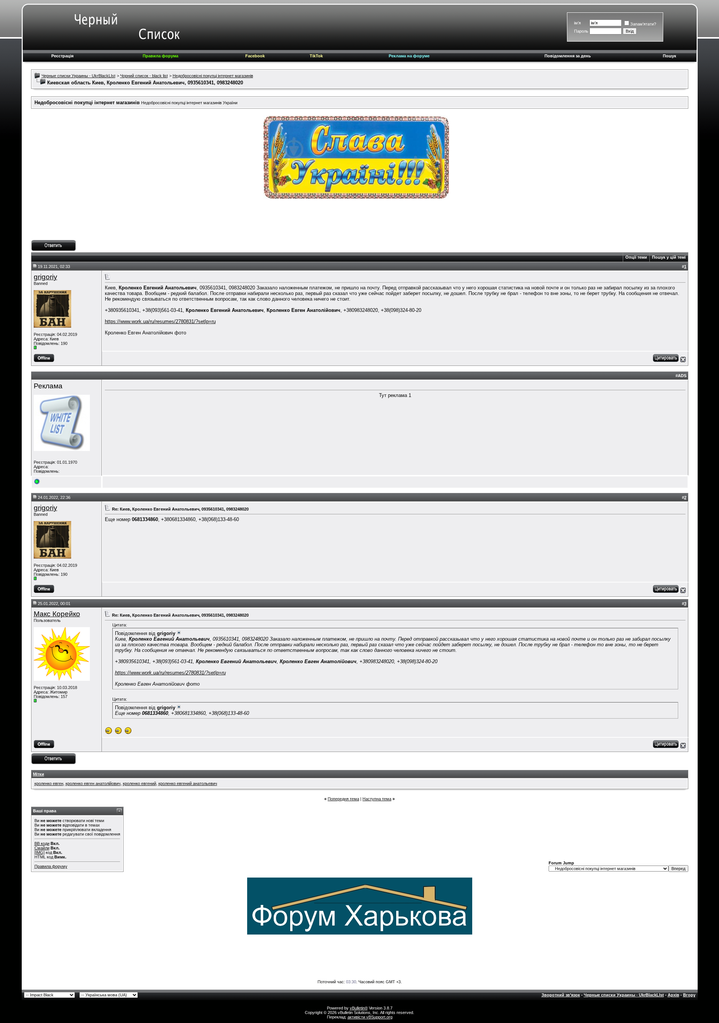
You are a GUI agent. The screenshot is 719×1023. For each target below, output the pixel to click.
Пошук (669, 56)
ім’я (577, 23)
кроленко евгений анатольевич (187, 783)
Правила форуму (50, 866)
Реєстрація (62, 56)
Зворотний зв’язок (560, 995)
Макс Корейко (57, 614)
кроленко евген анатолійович (93, 783)
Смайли (41, 848)
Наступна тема (376, 799)
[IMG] (39, 852)
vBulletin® (359, 1008)
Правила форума (160, 56)
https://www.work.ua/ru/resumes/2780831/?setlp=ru (160, 321)
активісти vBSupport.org (370, 1017)
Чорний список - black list (144, 75)
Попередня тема (343, 799)
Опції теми (636, 257)
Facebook (255, 56)
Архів (673, 995)
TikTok (316, 56)
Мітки (38, 774)
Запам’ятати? (643, 24)
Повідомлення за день (567, 56)
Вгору (689, 995)
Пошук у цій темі (669, 257)
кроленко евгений (139, 783)
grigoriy (45, 277)
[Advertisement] (359, 223)
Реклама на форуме (409, 56)
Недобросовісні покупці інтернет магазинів (213, 75)
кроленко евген (48, 783)
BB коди (41, 843)
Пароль (581, 31)
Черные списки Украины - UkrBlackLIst (78, 75)
